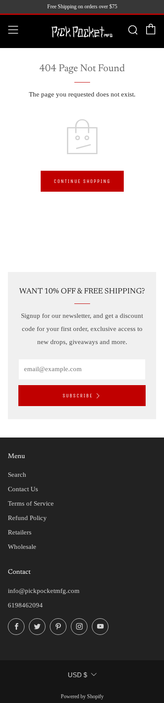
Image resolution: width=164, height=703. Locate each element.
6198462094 (25, 605)
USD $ (77, 675)
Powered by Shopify (82, 696)
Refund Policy (27, 517)
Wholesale (22, 546)
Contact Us (23, 489)
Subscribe (78, 396)
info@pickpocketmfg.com (44, 590)
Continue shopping (82, 181)
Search (17, 474)
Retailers (19, 532)
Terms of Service (31, 503)
